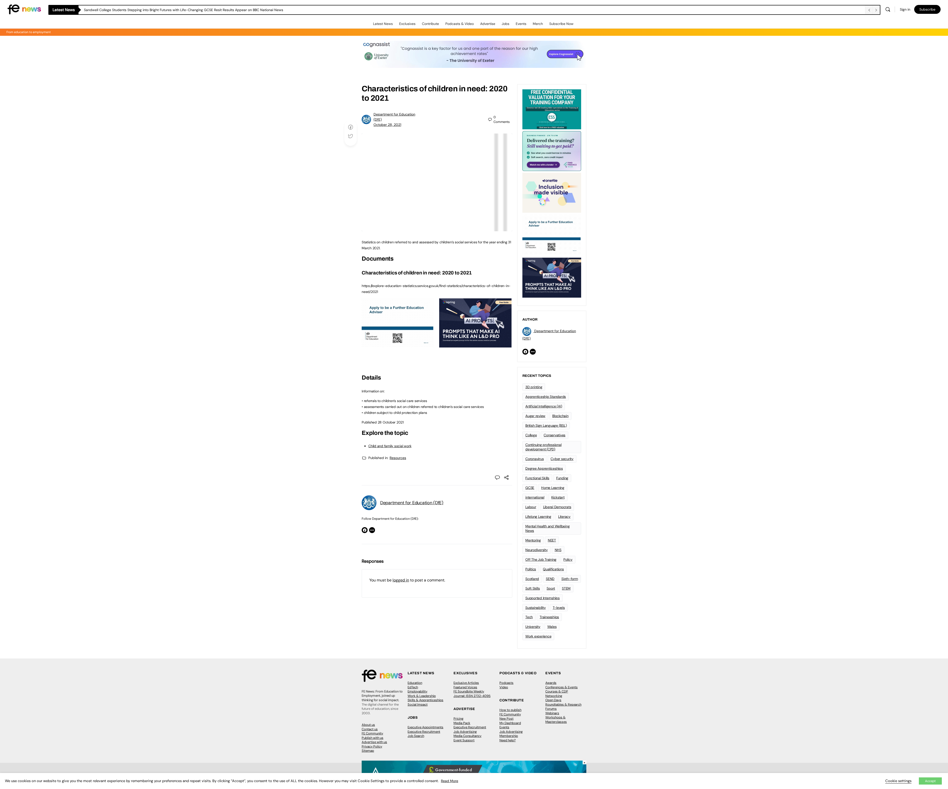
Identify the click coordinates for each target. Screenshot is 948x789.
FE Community (372, 733)
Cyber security (562, 459)
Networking (553, 696)
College (531, 435)
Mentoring (533, 540)
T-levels (559, 607)
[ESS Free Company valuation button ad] (551, 109)
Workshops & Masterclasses (556, 719)
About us (368, 725)
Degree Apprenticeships (544, 468)
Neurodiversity (536, 550)
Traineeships (549, 617)
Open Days (553, 700)
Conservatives (554, 435)
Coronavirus (534, 459)
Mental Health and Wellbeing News (547, 528)
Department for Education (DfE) (411, 503)
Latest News (383, 23)
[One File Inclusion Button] (551, 192)
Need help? (507, 740)
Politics (530, 569)
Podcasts (506, 683)
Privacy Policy (372, 746)
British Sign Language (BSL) (546, 425)
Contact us (370, 729)
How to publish (510, 710)
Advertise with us (374, 742)
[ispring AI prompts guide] (475, 345)
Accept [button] (930, 781)
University (532, 626)
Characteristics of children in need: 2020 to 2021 (417, 272)
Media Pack (462, 723)
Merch (538, 23)
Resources (398, 458)
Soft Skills (532, 588)
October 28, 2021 (387, 124)
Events (521, 23)
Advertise (487, 23)
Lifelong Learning (538, 516)
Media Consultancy (467, 736)
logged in (401, 580)
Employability (417, 691)
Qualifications (553, 569)
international (534, 497)
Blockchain (560, 416)
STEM (566, 588)
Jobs (505, 23)
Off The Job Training (540, 559)
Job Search (416, 736)
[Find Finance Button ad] (551, 150)
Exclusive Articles (466, 683)
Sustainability (535, 607)
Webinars (552, 713)
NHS (558, 550)
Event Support (464, 740)
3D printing (533, 387)
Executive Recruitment (424, 732)
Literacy (564, 516)
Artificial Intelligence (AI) (543, 406)
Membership (508, 736)
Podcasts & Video (459, 23)
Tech (529, 617)
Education (415, 683)
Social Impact (418, 704)
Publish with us (372, 738)
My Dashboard (510, 723)
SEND (550, 579)
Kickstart (558, 497)
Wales (552, 626)
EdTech (413, 687)
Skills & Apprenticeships (425, 700)
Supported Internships (542, 598)
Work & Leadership (422, 696)
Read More (449, 781)
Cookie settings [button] (898, 780)
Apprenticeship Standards (545, 396)
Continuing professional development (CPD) (543, 447)
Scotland (532, 579)
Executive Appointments (425, 727)
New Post (506, 718)
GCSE (529, 487)
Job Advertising (465, 732)
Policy (568, 559)
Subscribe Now (561, 23)
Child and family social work (389, 446)
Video (503, 687)
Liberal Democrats (557, 507)
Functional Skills (537, 478)
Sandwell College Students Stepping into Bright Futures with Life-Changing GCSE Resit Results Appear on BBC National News (183, 10)
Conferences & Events (561, 687)
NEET (552, 540)
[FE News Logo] (24, 9)
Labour (530, 507)
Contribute (430, 23)
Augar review (535, 416)
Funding (562, 478)
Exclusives (407, 23)
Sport (551, 588)
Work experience (538, 636)
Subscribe (927, 9)
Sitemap (368, 751)
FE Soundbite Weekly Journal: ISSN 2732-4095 (472, 693)
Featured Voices (465, 687)
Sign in (905, 9)
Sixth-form (569, 579)
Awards (550, 683)
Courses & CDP (556, 691)
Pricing (458, 718)
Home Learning (552, 487)
